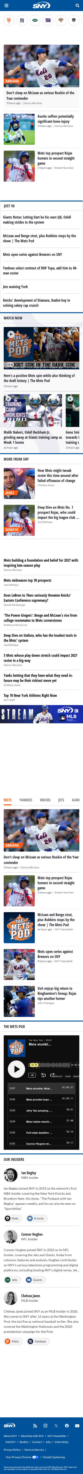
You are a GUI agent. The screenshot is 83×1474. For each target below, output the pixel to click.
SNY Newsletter (56, 1436)
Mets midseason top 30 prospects (27, 580)
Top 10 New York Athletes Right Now (30, 695)
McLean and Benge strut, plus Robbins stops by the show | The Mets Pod (56, 919)
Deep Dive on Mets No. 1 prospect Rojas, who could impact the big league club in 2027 (58, 515)
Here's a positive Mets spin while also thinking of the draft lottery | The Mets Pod (39, 378)
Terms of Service (34, 1449)
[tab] (8, 800)
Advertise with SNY (32, 1436)
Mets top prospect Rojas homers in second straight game (56, 158)
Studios (23, 1442)
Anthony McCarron (15, 625)
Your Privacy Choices (18, 1457)
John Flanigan (46, 1003)
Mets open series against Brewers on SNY (32, 254)
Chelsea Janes (46, 485)
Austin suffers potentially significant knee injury (56, 119)
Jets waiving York (15, 286)
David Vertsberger (15, 605)
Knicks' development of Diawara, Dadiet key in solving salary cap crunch (36, 303)
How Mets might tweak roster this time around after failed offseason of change (58, 475)
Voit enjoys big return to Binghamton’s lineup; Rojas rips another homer (57, 993)
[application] (41, 348)
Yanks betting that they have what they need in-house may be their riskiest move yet (38, 678)
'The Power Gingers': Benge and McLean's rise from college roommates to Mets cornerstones (40, 618)
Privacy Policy (12, 1449)
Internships (61, 1442)
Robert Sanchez (64, 167)
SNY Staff (9, 700)
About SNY (10, 1436)
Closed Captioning (54, 1457)
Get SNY (11, 1442)
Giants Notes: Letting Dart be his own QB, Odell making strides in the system (37, 220)
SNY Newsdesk (64, 929)
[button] (9, 332)
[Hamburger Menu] (6, 5)
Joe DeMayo (45, 522)
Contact (37, 1442)
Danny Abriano (33, 103)
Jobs (48, 1442)
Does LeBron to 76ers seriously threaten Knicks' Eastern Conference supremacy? (37, 598)
